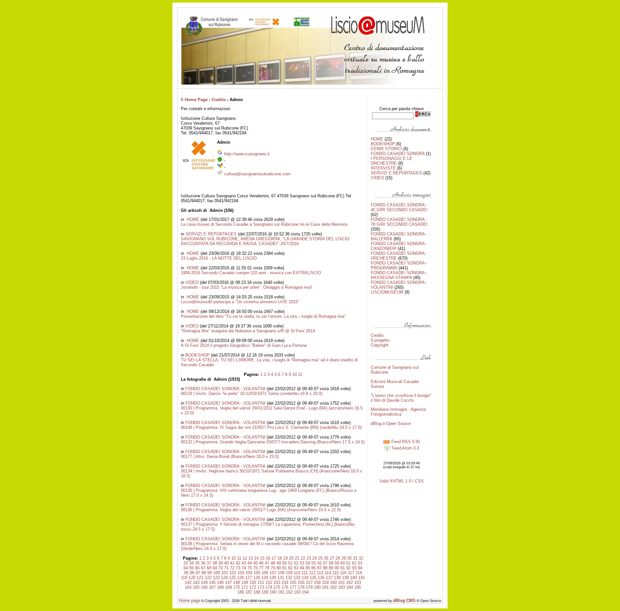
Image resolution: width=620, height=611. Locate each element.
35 (197, 563)
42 (238, 563)
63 (360, 563)
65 (191, 567)
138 (337, 577)
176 (285, 587)
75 (249, 567)
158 (317, 582)
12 (245, 558)
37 (209, 563)
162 (349, 582)
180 (317, 587)
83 (296, 567)
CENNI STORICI (386, 148)
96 (192, 572)
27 (332, 558)
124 (224, 577)
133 (297, 577)
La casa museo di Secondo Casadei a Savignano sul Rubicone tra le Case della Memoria (264, 224)
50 (284, 563)
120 (192, 577)
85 (307, 567)
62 (354, 563)
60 (342, 563)
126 (240, 577)
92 (348, 567)
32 (361, 558)
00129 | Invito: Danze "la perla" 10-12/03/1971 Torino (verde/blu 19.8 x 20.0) (251, 393)
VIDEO (192, 282)
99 (209, 572)
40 (226, 563)
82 (290, 567)
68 (209, 567)
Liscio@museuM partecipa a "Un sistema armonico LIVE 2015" (240, 301)
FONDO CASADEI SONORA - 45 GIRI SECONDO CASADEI (399, 207)
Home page (189, 600)
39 (220, 563)
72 (232, 567)
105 (256, 572)
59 (337, 563)
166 (204, 587)
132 (288, 577)
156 (301, 582)
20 (291, 558)
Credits (219, 99)
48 (273, 563)
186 (240, 592)
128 (256, 577)
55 (313, 563)
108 (281, 572)
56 (319, 563)
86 (313, 567)
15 (262, 558)
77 (261, 567)
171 (244, 587)
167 (212, 587)
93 (354, 567)
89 (331, 567)
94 (360, 567)
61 (348, 563)
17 (274, 558)
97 (198, 572)
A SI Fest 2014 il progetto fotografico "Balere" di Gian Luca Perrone (244, 345)
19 (285, 558)
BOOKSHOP (197, 355)
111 (305, 572)
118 (359, 572)
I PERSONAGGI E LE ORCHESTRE (391, 161)
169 (228, 587)
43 (244, 563)
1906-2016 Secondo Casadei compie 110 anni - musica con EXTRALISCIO (251, 272)
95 (186, 572)
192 (289, 592)
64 (185, 567)
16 (268, 558)
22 (303, 558)
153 (277, 582)
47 (267, 563)
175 (277, 587)
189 (265, 592)
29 (343, 558)
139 (345, 577)
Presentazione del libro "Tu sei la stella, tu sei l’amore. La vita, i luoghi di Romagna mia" (263, 316)
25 (320, 558)
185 (357, 587)
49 (278, 563)
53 (302, 563)
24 (314, 558)
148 (236, 582)
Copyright (379, 345)
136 (321, 577)
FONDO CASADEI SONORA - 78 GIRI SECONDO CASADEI (399, 222)
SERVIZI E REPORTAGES (211, 234)
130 (272, 577)
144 (204, 582)
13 (250, 558)
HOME (192, 219)
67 (203, 567)
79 (273, 567)
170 (236, 587)
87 (319, 567)
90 (337, 567)
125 (232, 577)
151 (260, 582)
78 (267, 567)
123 (216, 577)
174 (268, 587)
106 (265, 572)
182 (333, 587)
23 (308, 558)
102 (232, 572)
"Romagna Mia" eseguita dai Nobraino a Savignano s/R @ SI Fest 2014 (248, 330)
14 (256, 558)
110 (297, 572)
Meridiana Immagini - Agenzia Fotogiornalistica (398, 412)
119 (184, 577)
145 (212, 582)
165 (196, 587)
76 (255, 567)
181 (325, 587)
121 (200, 577)
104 (248, 572)
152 (268, 582)
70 (220, 567)
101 (224, 572)
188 (256, 592)
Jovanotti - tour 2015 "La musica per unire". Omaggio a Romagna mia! (246, 287)
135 (313, 577)
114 (328, 572)
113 (320, 572)
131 (280, 577)
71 (226, 567)
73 (238, 567)
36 (203, 563)
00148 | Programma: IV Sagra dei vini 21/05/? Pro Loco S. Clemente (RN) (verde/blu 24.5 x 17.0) (271, 427)
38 (214, 563)
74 (244, 567)
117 (351, 572)
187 (248, 592)
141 (361, 577)
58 (331, 563)
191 (281, 592)
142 (188, 582)
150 (252, 582)
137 (329, 577)
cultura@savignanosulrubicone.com (257, 173)
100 (216, 572)
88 (325, 567)
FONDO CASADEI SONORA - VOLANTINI (225, 388)
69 (214, 567)
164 (188, 587)
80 (278, 567)
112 (312, 572)
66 (197, 567)
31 (355, 558)
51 (290, 563)
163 (357, 582)
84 (302, 567)
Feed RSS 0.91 (405, 441)
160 (333, 582)
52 (296, 563)
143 (196, 582)
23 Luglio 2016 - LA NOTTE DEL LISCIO (219, 258)
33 (185, 563)
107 (273, 572)
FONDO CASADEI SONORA (398, 153)
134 (305, 577)
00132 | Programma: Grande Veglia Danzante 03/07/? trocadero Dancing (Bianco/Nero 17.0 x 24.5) (273, 442)
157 (309, 582)
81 (284, 567)
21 (297, 558)
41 (232, 563)
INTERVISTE (383, 168)
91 (342, 567)
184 (349, 587)
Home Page (196, 99)
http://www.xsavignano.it (247, 153)
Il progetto (380, 340)
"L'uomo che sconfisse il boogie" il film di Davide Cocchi (401, 398)
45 (255, 563)
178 (301, 587)
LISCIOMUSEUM (387, 292)
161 (341, 582)
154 (285, 582)
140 (353, 577)
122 (208, 577)
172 (252, 587)
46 (261, 563)
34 (191, 563)
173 (260, 587)
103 (240, 572)
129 (264, 577)
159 (325, 582)
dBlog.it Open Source (391, 423)
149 (244, 582)
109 (289, 572)
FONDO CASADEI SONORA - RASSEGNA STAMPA (399, 275)
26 (326, 558)
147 (228, 582)
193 (297, 592)
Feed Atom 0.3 (404, 448)
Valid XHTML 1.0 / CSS (401, 481)
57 (325, 563)
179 (309, 587)
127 (248, 577)
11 (300, 374)
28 (338, 558)
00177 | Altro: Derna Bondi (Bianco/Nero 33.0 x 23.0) (230, 456)
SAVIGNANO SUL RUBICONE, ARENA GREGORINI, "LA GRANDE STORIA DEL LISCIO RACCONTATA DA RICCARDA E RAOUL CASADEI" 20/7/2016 (265, 241)
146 (220, 582)
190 (273, 592)
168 (220, 587)
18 (279, 558)
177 (293, 587)
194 (305, 592)
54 (307, 563)
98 (204, 572)
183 (341, 587)
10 (294, 374)
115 (335, 572)
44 (249, 563)
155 (293, 582)
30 (349, 558)
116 (343, 572)
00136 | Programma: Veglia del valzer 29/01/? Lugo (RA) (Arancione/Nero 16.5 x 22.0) (261, 509)
